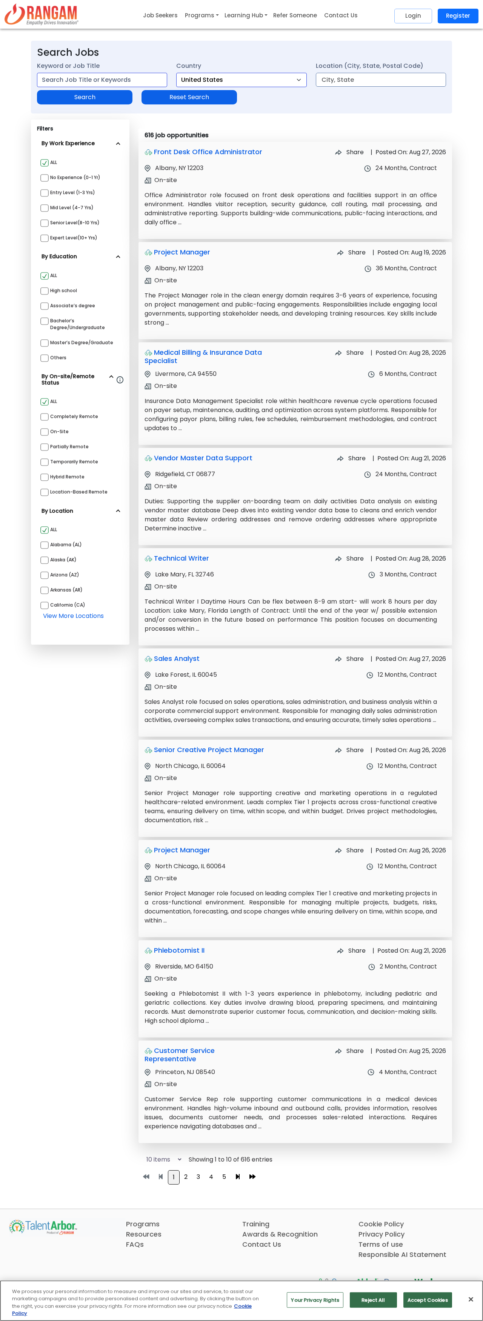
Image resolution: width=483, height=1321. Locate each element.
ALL (53, 162)
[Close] (471, 1299)
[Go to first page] (146, 1177)
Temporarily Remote (74, 461)
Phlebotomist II (179, 950)
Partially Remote (69, 446)
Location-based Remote (79, 492)
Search (84, 97)
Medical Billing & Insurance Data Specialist (203, 356)
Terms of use (380, 1244)
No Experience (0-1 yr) (75, 177)
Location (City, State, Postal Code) (369, 65)
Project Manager (182, 252)
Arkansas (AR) (66, 590)
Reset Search (189, 97)
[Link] (41, 14)
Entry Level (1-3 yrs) (72, 192)
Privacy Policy (381, 1234)
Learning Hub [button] (244, 15)
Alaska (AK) (63, 559)
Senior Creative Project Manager (209, 749)
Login (413, 16)
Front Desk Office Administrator (208, 151)
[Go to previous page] (161, 1177)
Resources (144, 1234)
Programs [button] (199, 15)
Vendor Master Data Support (203, 458)
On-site (59, 431)
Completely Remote (74, 416)
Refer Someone (295, 15)
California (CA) (67, 605)
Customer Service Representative (180, 1055)
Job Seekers (160, 15)
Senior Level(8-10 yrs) (75, 222)
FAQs (135, 1244)
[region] (241, 1300)
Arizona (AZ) (64, 575)
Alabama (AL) (66, 544)
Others (58, 357)
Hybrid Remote (67, 477)
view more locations (73, 615)
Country (188, 65)
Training (255, 1224)
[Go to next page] (238, 1177)
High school (63, 290)
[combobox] (102, 80)
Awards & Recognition (280, 1234)
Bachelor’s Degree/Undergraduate (77, 324)
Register (458, 16)
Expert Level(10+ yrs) (73, 237)
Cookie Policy (381, 1224)
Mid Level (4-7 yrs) (72, 207)
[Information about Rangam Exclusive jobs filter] (120, 379)
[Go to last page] (252, 1177)
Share (354, 152)
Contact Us (341, 15)
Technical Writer (181, 558)
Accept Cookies (428, 1300)
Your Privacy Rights (315, 1300)
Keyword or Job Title (68, 65)
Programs (143, 1224)
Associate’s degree (72, 305)
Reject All (373, 1300)
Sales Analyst (177, 658)
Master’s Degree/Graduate (81, 342)
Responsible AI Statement (402, 1254)
